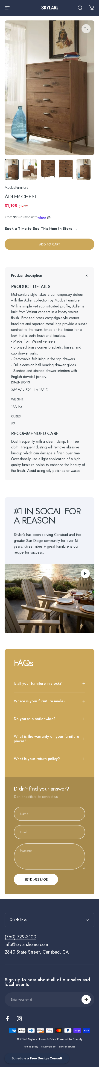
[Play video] (49, 598)
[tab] (49, 287)
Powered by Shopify (69, 1039)
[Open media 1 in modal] (86, 28)
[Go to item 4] (65, 169)
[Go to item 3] (48, 169)
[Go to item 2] (30, 169)
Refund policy (31, 1046)
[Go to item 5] (83, 169)
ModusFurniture (17, 187)
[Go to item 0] (12, 169)
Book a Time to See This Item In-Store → (41, 228)
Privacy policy (48, 1046)
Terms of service (66, 1046)
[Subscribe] (86, 999)
